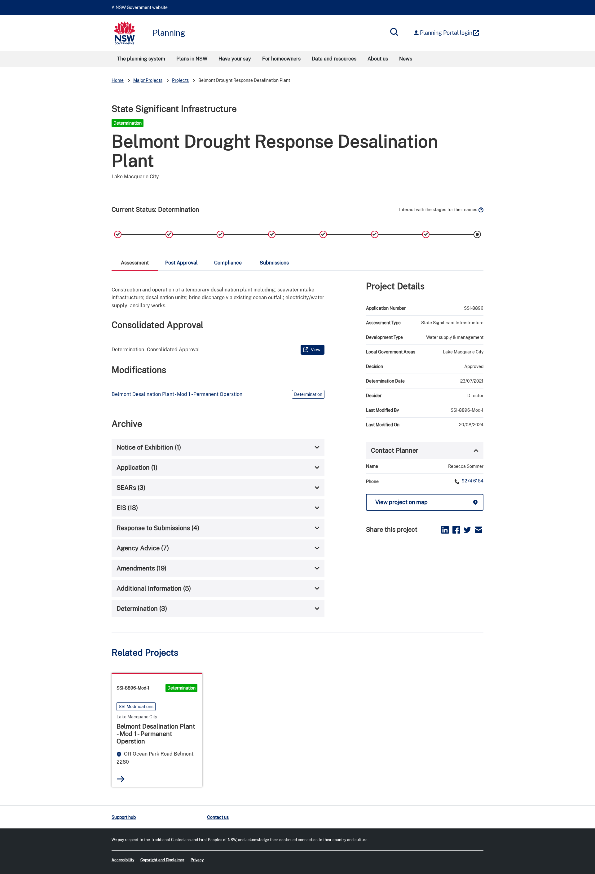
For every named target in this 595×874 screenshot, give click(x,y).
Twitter (467, 530)
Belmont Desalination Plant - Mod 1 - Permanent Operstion (177, 394)
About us (378, 59)
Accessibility (123, 860)
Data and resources (334, 59)
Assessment (135, 263)
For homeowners (281, 59)
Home (118, 80)
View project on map (401, 502)
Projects (180, 80)
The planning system (141, 59)
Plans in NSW (191, 59)
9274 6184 (472, 480)
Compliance (228, 263)
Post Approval (181, 263)
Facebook (456, 530)
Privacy (197, 860)
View (315, 349)
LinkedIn (445, 530)
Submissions (274, 263)
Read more (121, 779)
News (405, 59)
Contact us (218, 817)
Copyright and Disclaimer (162, 860)
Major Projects (147, 80)
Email (478, 530)
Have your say (234, 59)
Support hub (124, 817)
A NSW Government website (140, 7)
